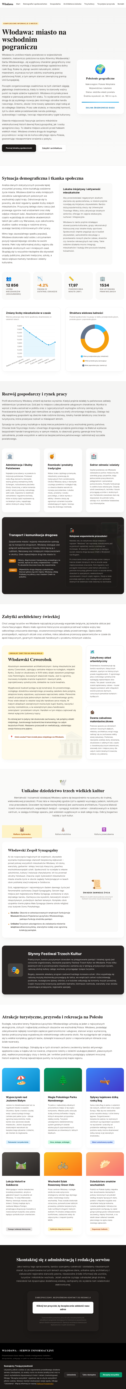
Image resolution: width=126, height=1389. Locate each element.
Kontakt (121, 4)
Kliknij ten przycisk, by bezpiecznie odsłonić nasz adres (63, 1308)
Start (18, 4)
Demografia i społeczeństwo (35, 4)
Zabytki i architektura (52, 148)
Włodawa (7, 4)
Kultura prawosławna (104, 831)
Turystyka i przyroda (106, 4)
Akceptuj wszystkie (111, 1375)
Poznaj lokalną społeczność (19, 148)
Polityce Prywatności (45, 1383)
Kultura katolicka (63, 831)
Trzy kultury (89, 4)
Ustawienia (71, 1375)
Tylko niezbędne (89, 1375)
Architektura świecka (72, 4)
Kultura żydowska (22, 831)
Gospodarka (55, 4)
